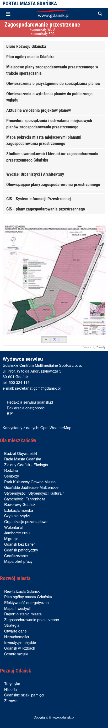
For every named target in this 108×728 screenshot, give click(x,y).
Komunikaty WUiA (42, 29)
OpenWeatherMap (55, 427)
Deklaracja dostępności (26, 407)
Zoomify (100, 347)
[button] (100, 14)
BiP (10, 413)
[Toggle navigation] (8, 14)
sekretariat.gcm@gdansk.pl (38, 388)
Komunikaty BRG (42, 34)
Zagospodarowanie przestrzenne (42, 24)
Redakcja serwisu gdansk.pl (30, 402)
